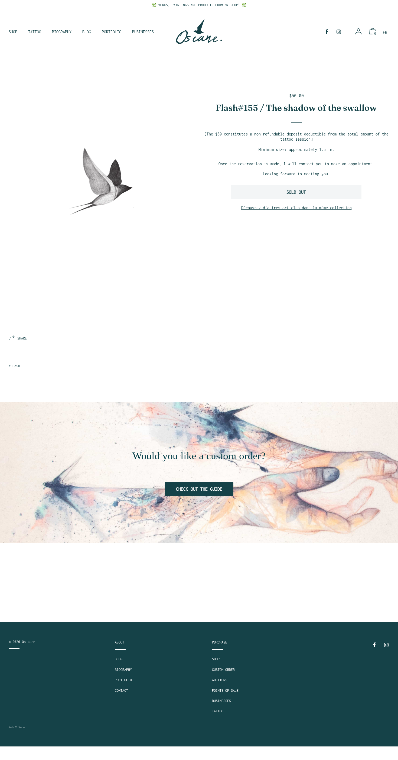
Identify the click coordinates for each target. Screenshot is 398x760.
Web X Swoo (17, 727)
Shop (216, 659)
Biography (123, 670)
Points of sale (225, 690)
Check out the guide (199, 489)
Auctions (219, 680)
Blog (118, 659)
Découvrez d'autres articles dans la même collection (296, 207)
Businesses (221, 701)
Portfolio (123, 680)
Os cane (28, 642)
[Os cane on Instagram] (339, 32)
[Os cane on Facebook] (327, 32)
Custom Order (223, 670)
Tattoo (217, 711)
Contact (121, 690)
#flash (14, 366)
